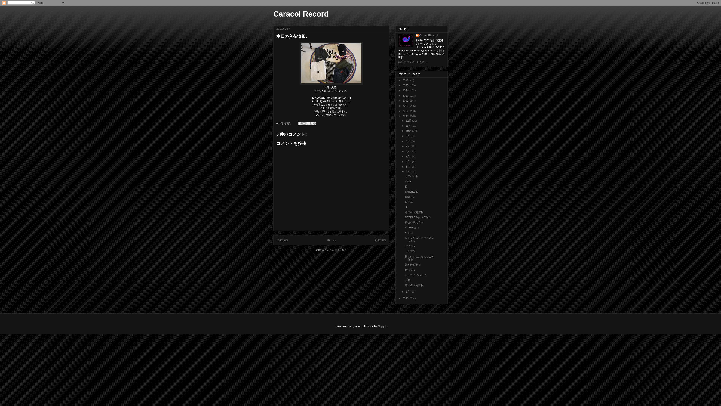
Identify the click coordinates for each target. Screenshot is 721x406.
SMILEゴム (411, 191)
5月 (408, 156)
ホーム (331, 240)
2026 (406, 80)
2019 (406, 116)
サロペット (411, 176)
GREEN (409, 196)
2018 (406, 298)
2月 (408, 171)
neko (408, 181)
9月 (408, 136)
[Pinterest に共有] (314, 123)
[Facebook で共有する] (311, 123)
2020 (406, 111)
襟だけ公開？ (413, 264)
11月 (409, 125)
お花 (407, 280)
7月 (408, 146)
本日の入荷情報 (414, 285)
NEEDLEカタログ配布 (418, 217)
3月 (408, 166)
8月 (408, 141)
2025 (406, 85)
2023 (406, 95)
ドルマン (410, 251)
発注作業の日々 (414, 222)
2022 (406, 100)
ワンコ (409, 232)
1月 (408, 291)
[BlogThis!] (304, 123)
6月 (408, 151)
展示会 (409, 201)
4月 (408, 161)
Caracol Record (301, 14)
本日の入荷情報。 (415, 212)
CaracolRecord (428, 35)
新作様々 (410, 269)
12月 (409, 120)
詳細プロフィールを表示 (412, 62)
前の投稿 (380, 240)
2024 (406, 90)
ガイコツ (410, 246)
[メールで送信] (300, 123)
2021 (406, 105)
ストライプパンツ (415, 274)
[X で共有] (307, 123)
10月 (409, 130)
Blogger (382, 326)
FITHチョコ (412, 227)
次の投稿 (282, 240)
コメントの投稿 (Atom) (334, 249)
